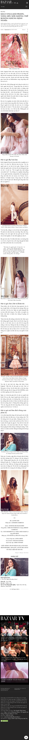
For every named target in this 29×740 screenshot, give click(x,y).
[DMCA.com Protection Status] (4, 720)
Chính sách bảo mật (4, 690)
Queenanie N (7, 29)
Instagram (15, 3)
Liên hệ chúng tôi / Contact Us (20, 688)
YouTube (17, 3)
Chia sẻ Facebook (27, 29)
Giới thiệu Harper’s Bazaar (5, 688)
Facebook (13, 3)
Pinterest (27, 31)
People (3, 11)
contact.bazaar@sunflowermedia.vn (12, 717)
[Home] (26, 737)
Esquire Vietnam (17, 689)
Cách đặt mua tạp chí (4, 689)
